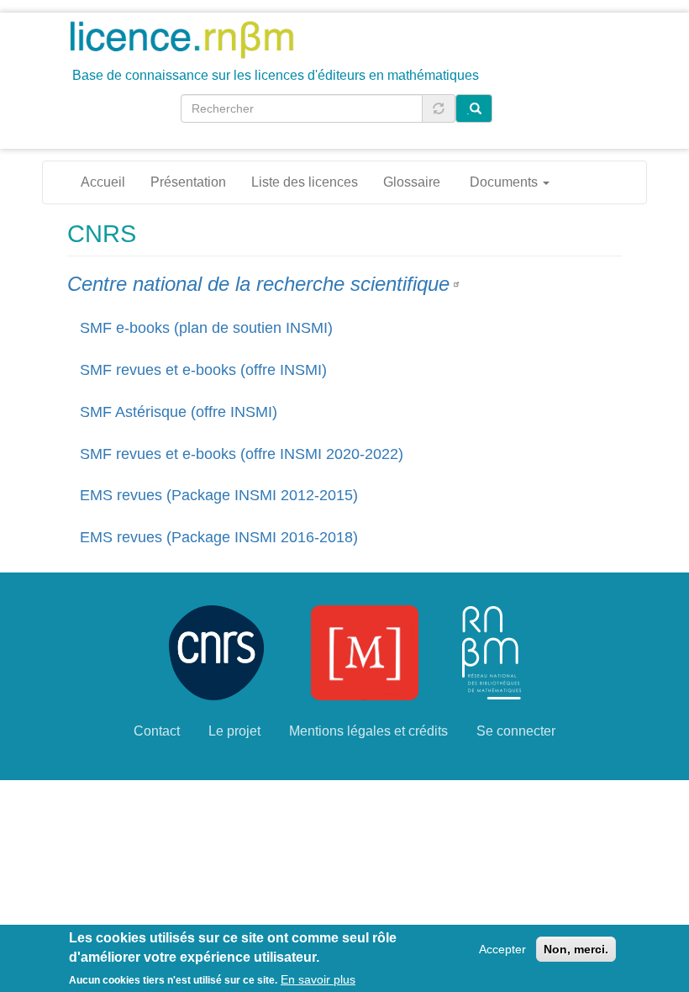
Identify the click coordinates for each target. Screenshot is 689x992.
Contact (157, 731)
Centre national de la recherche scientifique (258, 283)
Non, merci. (576, 949)
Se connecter (515, 731)
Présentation (188, 182)
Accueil (103, 182)
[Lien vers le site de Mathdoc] (364, 652)
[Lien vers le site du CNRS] (216, 652)
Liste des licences (304, 182)
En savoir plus (318, 979)
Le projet (234, 731)
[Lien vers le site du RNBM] (491, 652)
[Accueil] (187, 39)
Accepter (502, 949)
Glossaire (411, 182)
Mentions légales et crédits (368, 731)
